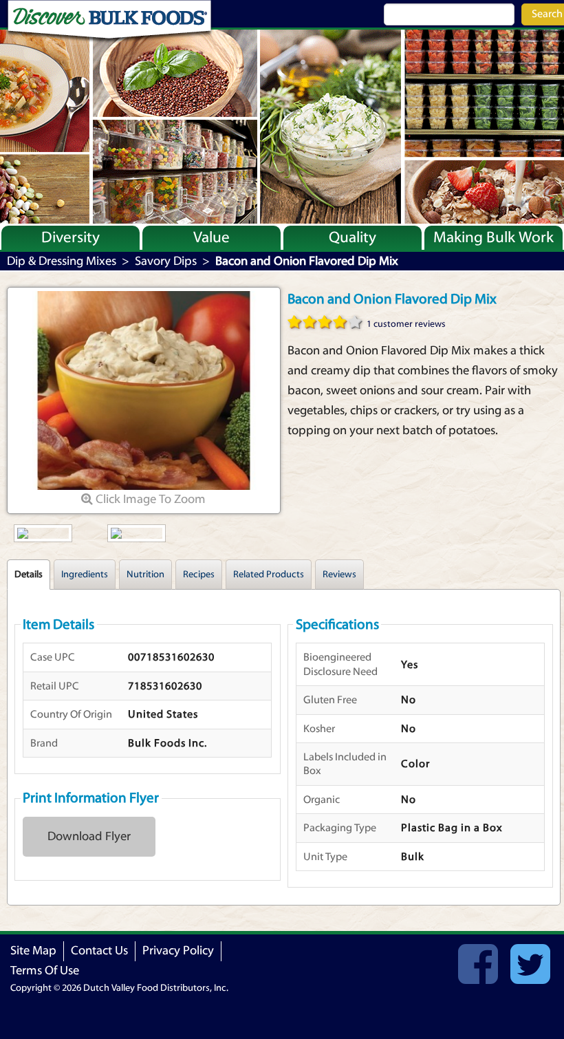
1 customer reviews (406, 324)
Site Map (33, 950)
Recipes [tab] (199, 574)
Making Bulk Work (493, 237)
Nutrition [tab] (145, 574)
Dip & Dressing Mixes (61, 261)
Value (211, 237)
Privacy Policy (178, 950)
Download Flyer (89, 836)
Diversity (70, 237)
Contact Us (99, 950)
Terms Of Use (44, 970)
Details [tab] (28, 574)
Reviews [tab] (339, 574)
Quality (352, 237)
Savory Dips (166, 261)
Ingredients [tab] (84, 574)
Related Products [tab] (268, 574)
